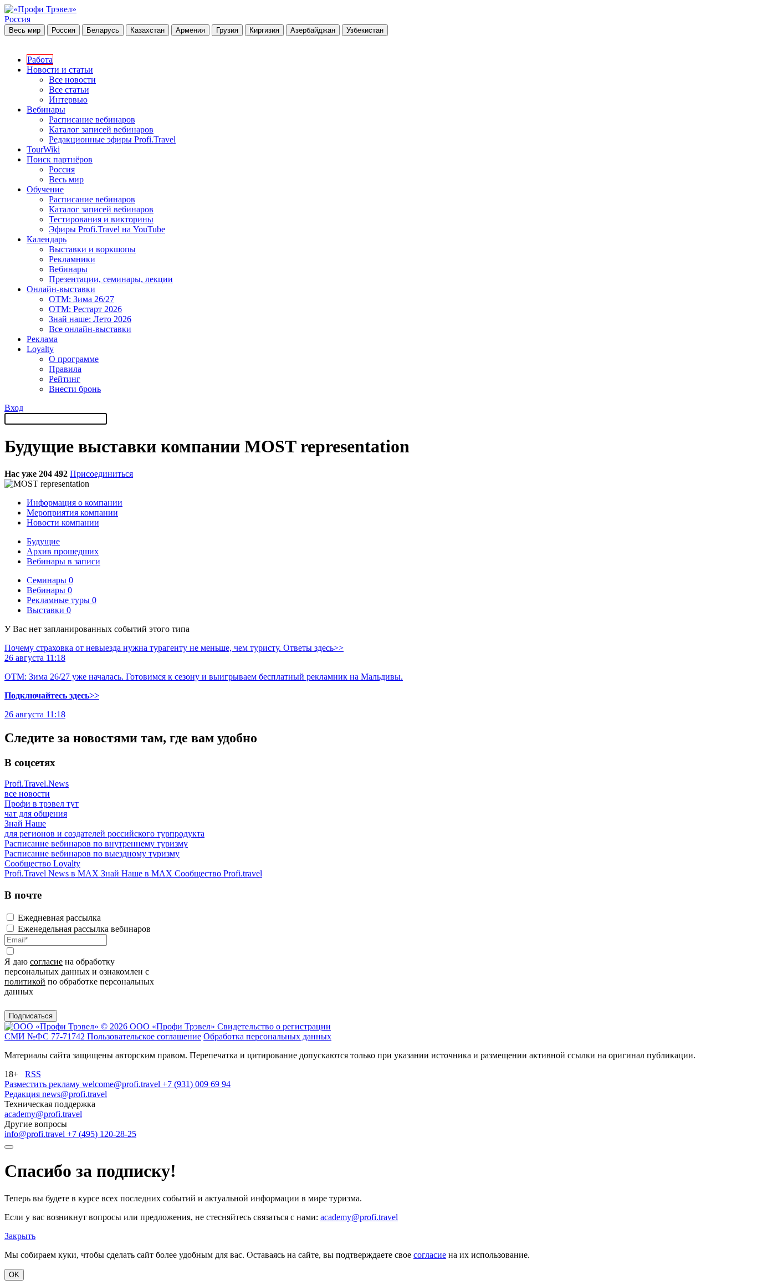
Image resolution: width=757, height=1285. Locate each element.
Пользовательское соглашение (144, 1036)
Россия (17, 19)
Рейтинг (64, 379)
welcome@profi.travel (122, 1084)
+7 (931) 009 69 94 (196, 1084)
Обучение (45, 189)
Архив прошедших (63, 551)
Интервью (68, 99)
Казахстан (147, 30)
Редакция (23, 1094)
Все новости (72, 79)
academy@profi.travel (43, 1114)
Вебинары (46, 109)
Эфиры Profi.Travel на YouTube (107, 229)
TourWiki (43, 149)
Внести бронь (75, 389)
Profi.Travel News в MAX (52, 873)
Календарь (47, 239)
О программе (74, 359)
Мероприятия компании (72, 512)
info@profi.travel (35, 1134)
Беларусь (102, 30)
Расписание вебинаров (92, 119)
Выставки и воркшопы (92, 249)
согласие (46, 961)
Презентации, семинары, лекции (111, 279)
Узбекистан (364, 30)
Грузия (227, 30)
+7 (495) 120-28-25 (101, 1134)
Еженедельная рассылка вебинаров (84, 929)
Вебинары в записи (63, 561)
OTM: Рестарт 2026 (85, 309)
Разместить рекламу (43, 1084)
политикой (24, 981)
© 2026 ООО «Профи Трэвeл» (159, 1026)
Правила (65, 369)
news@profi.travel (74, 1094)
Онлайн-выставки (61, 289)
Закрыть (19, 1236)
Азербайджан (312, 30)
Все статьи (69, 89)
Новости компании (63, 522)
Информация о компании (74, 502)
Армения (190, 30)
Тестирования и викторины (101, 219)
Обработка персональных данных (267, 1036)
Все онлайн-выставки (90, 329)
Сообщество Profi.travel (218, 873)
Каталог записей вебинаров (101, 129)
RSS (33, 1074)
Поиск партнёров (60, 159)
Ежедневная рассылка (59, 917)
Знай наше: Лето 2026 (90, 319)
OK (14, 1275)
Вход (13, 407)
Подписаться (31, 1016)
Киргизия (264, 30)
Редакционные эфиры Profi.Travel (112, 139)
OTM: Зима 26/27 (81, 299)
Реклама (42, 339)
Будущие (43, 541)
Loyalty (40, 349)
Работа (40, 59)
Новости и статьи (60, 69)
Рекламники (72, 259)
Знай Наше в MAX (138, 873)
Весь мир (24, 30)
